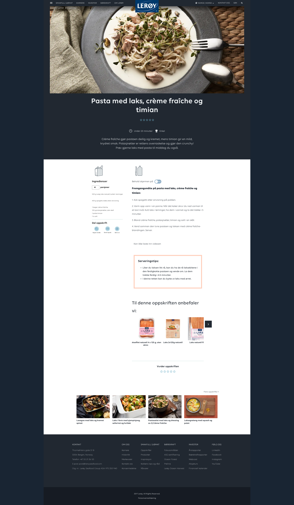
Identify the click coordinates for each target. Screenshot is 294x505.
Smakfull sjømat (57, 8)
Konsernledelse (129, 469)
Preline (167, 464)
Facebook (216, 455)
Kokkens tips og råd (150, 464)
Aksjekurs (193, 464)
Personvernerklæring (147, 498)
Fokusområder (171, 450)
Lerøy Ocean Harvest (174, 469)
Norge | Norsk (205, 3)
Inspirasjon (146, 459)
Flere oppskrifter (211, 392)
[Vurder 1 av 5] (161, 371)
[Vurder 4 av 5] (171, 371)
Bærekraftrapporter (198, 455)
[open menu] (51, 3)
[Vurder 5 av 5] (174, 371)
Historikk (126, 455)
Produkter (145, 455)
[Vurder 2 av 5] (164, 371)
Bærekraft (105, 3)
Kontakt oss (224, 3)
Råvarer (144, 469)
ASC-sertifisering (172, 455)
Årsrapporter (195, 450)
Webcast (193, 459)
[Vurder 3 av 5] (168, 371)
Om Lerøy (119, 3)
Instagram (217, 459)
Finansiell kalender (198, 469)
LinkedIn (216, 450)
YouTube (216, 464)
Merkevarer (127, 459)
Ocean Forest (170, 459)
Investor (92, 3)
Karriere (80, 3)
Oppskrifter (72, 8)
